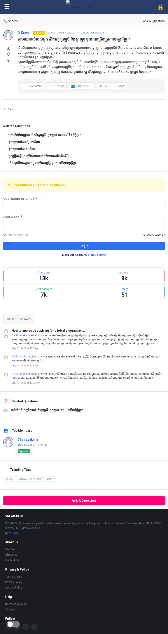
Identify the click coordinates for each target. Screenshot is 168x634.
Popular (10, 319)
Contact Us (12, 560)
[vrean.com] (84, 7)
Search (13, 21)
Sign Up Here (97, 254)
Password (12, 216)
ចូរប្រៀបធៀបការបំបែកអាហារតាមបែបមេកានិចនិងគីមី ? (40, 156)
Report (12, 109)
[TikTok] (25, 626)
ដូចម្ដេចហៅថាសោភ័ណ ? (23, 149)
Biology (9, 478)
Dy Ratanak (18, 335)
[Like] (8, 47)
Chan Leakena (28, 439)
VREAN (13, 532)
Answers (25, 319)
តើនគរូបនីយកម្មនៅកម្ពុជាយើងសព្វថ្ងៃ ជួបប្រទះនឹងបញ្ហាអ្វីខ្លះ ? (43, 163)
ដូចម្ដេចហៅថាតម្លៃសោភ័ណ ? (25, 142)
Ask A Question (154, 21)
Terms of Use (13, 576)
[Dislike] (8, 60)
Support (10, 609)
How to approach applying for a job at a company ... (48, 330)
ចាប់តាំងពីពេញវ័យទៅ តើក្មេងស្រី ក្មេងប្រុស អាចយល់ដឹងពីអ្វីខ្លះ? (45, 135)
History (50, 478)
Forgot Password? (153, 234)
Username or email (20, 198)
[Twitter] (34, 626)
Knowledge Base (16, 604)
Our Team (11, 549)
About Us (11, 554)
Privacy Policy (13, 582)
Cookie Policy (13, 587)
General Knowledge (92, 32)
